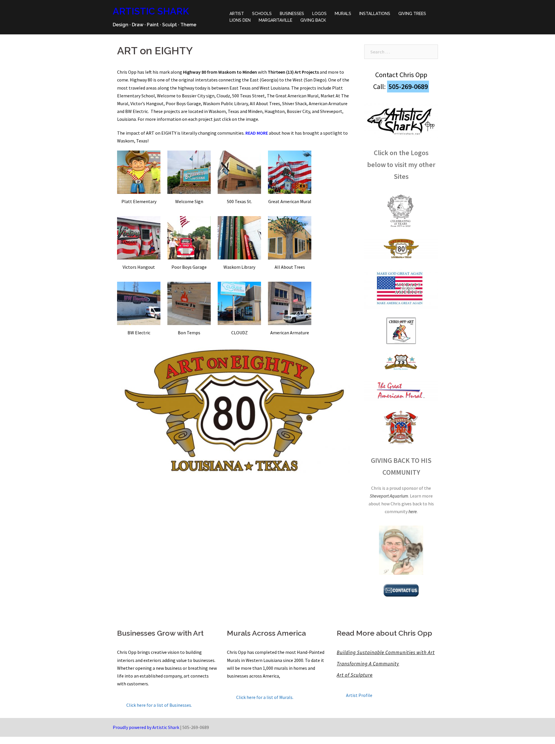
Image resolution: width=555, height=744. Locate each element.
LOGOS (319, 13)
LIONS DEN (240, 20)
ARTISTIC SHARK (151, 11)
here (412, 511)
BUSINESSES (292, 13)
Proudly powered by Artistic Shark (146, 727)
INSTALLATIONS (374, 13)
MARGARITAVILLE (275, 20)
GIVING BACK (313, 20)
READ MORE (256, 133)
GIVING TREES (412, 13)
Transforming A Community (368, 663)
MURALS (343, 13)
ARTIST (237, 13)
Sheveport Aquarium (389, 496)
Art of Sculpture (355, 675)
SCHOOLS (262, 13)
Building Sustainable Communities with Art (386, 652)
